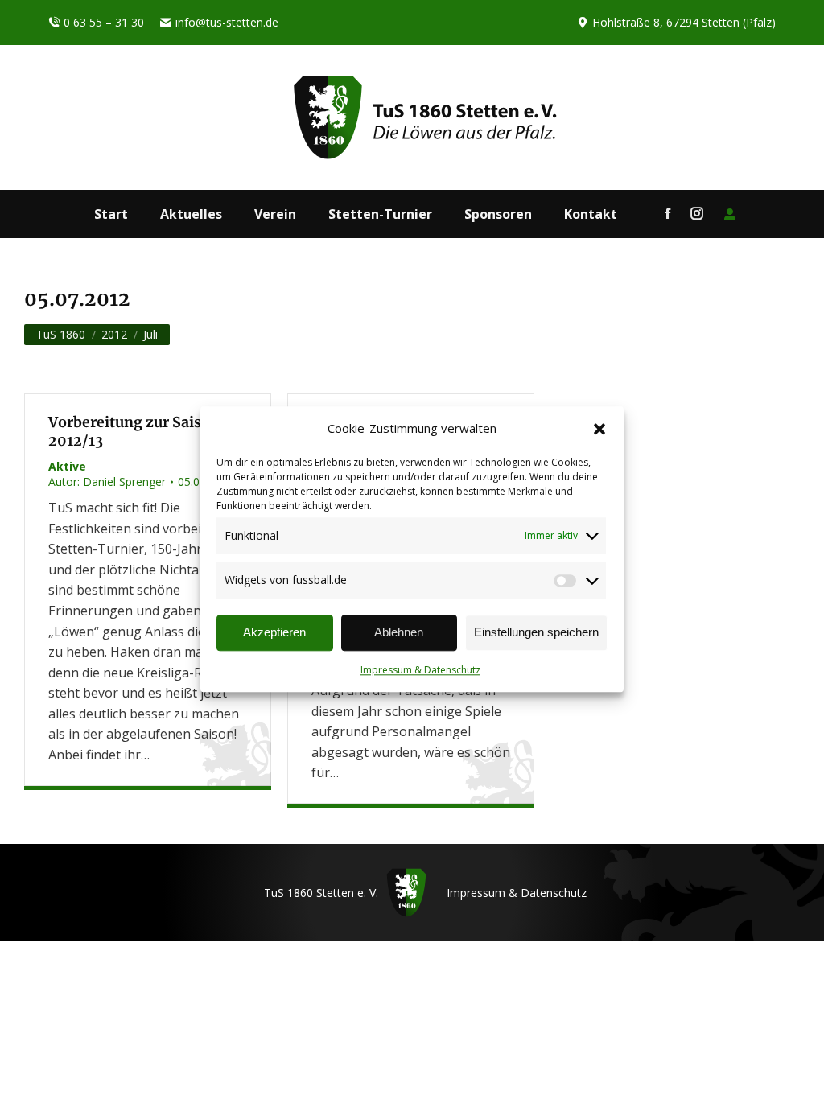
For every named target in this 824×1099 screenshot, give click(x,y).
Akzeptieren (274, 633)
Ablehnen (398, 633)
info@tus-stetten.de (226, 22)
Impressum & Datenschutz (420, 670)
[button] (599, 429)
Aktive (67, 466)
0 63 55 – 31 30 (104, 22)
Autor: (107, 481)
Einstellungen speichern (536, 633)
